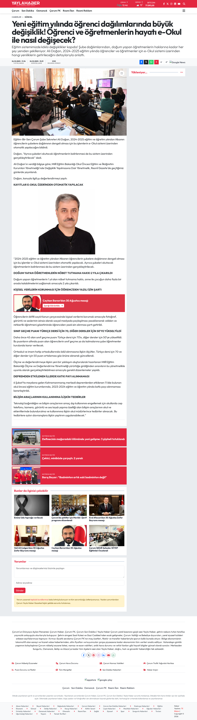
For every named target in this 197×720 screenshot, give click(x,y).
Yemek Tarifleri (60, 714)
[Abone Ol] (177, 62)
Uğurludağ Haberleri (24, 714)
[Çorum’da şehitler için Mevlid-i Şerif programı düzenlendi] (69, 505)
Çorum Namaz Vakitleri (113, 663)
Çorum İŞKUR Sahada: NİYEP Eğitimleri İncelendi (103, 549)
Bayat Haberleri (42, 706)
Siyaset (110, 711)
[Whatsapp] (113, 655)
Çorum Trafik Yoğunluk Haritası (160, 663)
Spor (122, 711)
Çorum (15, 10)
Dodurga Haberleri (141, 706)
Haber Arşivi (152, 670)
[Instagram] (98, 655)
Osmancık (41, 10)
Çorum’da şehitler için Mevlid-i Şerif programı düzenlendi (69, 519)
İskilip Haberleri (50, 709)
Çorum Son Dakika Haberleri (114, 706)
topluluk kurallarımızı (39, 599)
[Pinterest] (93, 655)
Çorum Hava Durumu (68, 663)
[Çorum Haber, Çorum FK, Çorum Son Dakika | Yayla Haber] (26, 4)
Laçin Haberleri (109, 709)
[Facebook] (83, 655)
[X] (88, 655)
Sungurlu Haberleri (140, 711)
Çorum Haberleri (88, 706)
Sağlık (96, 711)
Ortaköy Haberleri (23, 711)
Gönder (20, 590)
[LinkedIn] (103, 655)
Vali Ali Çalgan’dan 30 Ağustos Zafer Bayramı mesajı (29, 549)
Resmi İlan (68, 10)
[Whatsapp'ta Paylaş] (151, 62)
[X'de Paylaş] (146, 62)
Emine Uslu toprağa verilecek (28, 517)
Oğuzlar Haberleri (153, 709)
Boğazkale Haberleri (65, 706)
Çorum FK (55, 10)
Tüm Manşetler (65, 670)
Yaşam (43, 714)
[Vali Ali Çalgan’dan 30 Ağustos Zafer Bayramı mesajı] (31, 535)
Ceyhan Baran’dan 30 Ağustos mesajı (66, 549)
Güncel (28, 17)
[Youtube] (108, 655)
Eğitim (160, 706)
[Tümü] (181, 72)
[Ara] (184, 4)
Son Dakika (28, 10)
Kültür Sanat (90, 709)
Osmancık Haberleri (46, 711)
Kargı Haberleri (70, 709)
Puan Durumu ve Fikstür (25, 670)
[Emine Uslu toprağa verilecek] (31, 505)
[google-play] (105, 679)
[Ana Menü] (184, 11)
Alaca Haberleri (22, 706)
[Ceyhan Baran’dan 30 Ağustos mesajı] (69, 535)
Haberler (16, 17)
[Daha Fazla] (156, 62)
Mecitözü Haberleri (130, 709)
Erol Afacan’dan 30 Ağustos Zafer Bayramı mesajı (106, 519)
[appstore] (90, 679)
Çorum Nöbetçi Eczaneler (26, 663)
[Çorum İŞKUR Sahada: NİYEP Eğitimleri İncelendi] (106, 535)
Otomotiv (66, 711)
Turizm (158, 711)
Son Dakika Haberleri (112, 670)
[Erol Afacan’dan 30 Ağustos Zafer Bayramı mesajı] (106, 505)
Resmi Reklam (84, 10)
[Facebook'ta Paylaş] (141, 62)
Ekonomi (19, 709)
